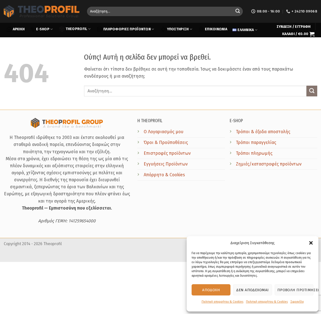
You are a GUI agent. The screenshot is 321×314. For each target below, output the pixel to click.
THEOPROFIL (76, 29)
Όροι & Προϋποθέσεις (166, 142)
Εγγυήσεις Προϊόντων (166, 164)
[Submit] (237, 11)
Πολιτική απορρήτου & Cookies (223, 301)
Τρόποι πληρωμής (254, 153)
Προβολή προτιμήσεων (295, 290)
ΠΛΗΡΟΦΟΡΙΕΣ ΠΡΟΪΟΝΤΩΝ (127, 29)
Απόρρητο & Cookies (164, 175)
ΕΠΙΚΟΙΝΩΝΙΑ (216, 29)
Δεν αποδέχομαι (252, 290)
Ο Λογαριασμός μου (163, 131)
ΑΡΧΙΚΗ (19, 29)
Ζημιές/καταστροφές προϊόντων (268, 164)
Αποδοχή (211, 290)
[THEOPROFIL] (41, 11)
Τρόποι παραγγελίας (256, 142)
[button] (310, 242)
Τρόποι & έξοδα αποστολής (263, 131)
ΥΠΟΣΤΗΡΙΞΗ (178, 29)
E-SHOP (42, 29)
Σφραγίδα (297, 301)
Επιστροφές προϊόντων (167, 153)
